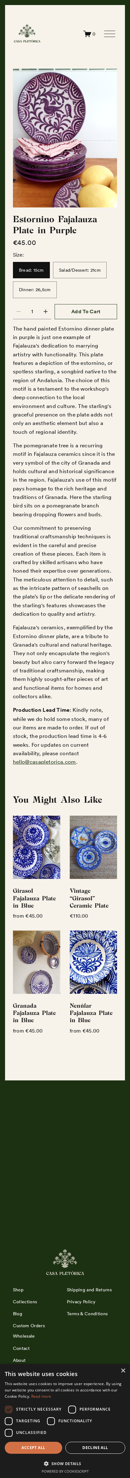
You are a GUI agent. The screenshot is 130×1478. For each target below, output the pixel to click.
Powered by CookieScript (65, 1471)
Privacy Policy (81, 1302)
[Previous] (23, 138)
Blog (17, 1314)
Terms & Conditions (87, 1314)
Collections (25, 1302)
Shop (18, 1290)
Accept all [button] (33, 1447)
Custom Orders (29, 1325)
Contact (21, 1348)
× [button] (123, 1370)
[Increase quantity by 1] (45, 311)
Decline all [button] (95, 1447)
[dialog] (65, 1421)
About (19, 1360)
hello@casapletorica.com (44, 761)
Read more (41, 1396)
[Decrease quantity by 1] (18, 311)
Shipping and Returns (89, 1290)
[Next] (107, 138)
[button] (65, 1463)
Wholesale (24, 1336)
